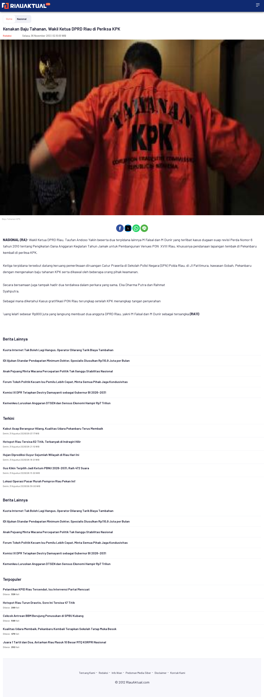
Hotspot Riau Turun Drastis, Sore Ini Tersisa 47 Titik (39, 602)
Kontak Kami (177, 672)
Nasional (21, 18)
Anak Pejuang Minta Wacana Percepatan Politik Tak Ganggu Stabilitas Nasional (58, 371)
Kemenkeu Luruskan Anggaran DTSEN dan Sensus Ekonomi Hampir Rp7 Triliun (57, 403)
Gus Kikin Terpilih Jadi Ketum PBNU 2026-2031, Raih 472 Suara (46, 468)
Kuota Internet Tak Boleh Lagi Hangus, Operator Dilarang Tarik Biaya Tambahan (58, 350)
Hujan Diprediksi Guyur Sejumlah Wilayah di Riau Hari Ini (41, 454)
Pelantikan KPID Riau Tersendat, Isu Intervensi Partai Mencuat (46, 589)
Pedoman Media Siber (138, 672)
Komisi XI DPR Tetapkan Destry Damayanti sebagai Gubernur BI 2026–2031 (54, 392)
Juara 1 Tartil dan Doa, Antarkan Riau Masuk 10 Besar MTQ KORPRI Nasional (54, 642)
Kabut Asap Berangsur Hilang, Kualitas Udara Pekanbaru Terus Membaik (53, 428)
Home (9, 18)
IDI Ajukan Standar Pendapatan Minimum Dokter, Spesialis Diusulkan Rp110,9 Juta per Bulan (66, 360)
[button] (120, 228)
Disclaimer (161, 672)
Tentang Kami (87, 672)
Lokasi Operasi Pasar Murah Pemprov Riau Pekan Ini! (39, 481)
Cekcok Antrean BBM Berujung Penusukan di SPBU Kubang (43, 615)
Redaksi (7, 35)
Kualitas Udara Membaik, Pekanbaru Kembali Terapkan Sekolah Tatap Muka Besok (59, 629)
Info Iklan (117, 672)
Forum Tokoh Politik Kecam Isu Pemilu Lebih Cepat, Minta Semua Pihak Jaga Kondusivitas (65, 382)
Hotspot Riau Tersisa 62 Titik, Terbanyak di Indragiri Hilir (42, 441)
